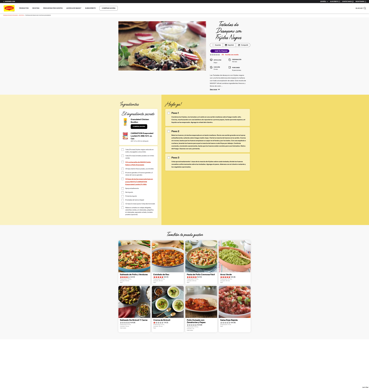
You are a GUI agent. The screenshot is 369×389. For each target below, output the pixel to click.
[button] (215, 89)
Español (323, 1)
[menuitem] (23, 8)
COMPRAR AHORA (108, 8)
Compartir (244, 45)
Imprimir (231, 45)
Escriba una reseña (232, 54)
